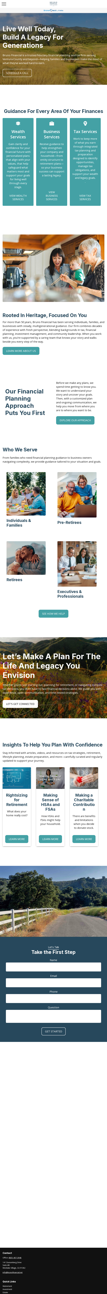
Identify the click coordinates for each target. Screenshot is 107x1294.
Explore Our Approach (75, 420)
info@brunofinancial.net (13, 1272)
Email (53, 976)
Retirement (7, 1286)
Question (53, 1007)
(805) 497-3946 (15, 1257)
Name (53, 960)
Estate (5, 1292)
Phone (54, 991)
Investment (7, 1289)
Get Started (53, 1031)
